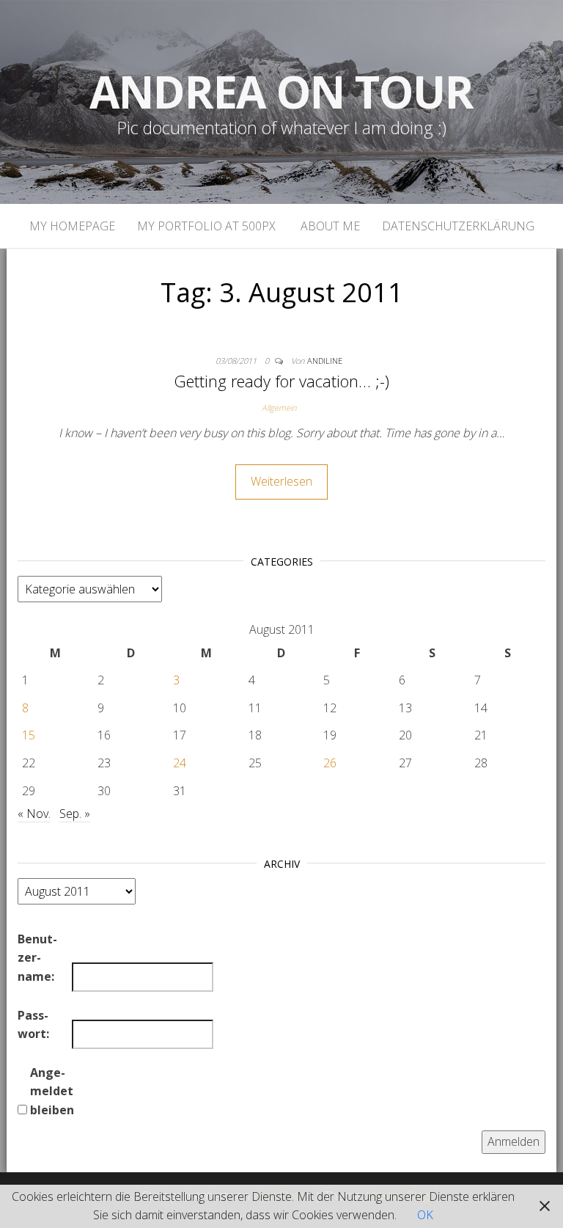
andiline (324, 360)
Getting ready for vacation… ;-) (281, 381)
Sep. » (74, 813)
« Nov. (34, 813)
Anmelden (513, 1141)
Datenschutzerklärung (458, 226)
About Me (329, 226)
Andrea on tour (281, 92)
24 (179, 763)
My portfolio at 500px (206, 226)
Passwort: (33, 1024)
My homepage (72, 226)
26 (329, 763)
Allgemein (279, 407)
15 (28, 735)
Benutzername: (37, 957)
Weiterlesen (281, 481)
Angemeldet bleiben (52, 1091)
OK (425, 1215)
